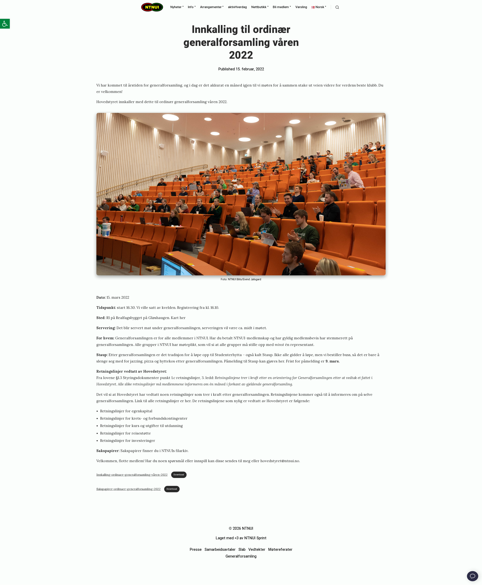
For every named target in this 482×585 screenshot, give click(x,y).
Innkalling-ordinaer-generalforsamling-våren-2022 (132, 474)
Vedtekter (256, 549)
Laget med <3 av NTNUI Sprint (241, 538)
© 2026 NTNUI (241, 528)
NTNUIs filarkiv (175, 450)
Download (179, 474)
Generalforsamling (241, 556)
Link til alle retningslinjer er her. (163, 401)
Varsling (301, 7)
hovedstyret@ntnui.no (279, 461)
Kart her (178, 317)
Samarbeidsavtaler (220, 549)
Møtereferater (280, 549)
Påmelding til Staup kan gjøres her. (254, 361)
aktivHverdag (237, 7)
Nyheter (176, 7)
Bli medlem (281, 7)
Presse (196, 549)
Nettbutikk (258, 7)
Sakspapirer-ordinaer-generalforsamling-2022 (128, 489)
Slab (242, 549)
